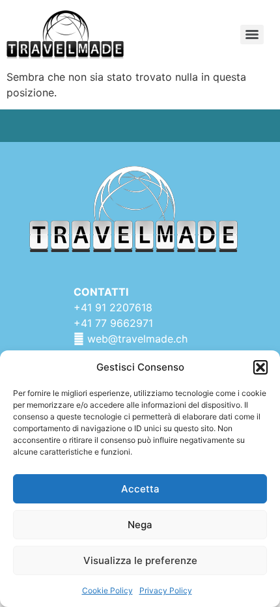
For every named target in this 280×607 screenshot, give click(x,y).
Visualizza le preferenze (140, 560)
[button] (260, 367)
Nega (140, 524)
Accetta (140, 489)
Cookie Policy (107, 590)
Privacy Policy (165, 590)
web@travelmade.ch (137, 338)
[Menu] (252, 34)
